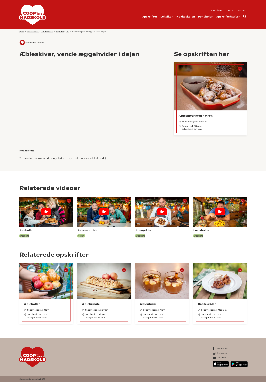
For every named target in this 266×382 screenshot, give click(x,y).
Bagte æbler (207, 304)
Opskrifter (149, 16)
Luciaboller (201, 230)
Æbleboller (32, 304)
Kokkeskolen (185, 16)
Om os (230, 10)
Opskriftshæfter (228, 16)
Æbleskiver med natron (196, 115)
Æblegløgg (148, 304)
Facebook (222, 348)
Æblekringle (91, 304)
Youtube (221, 357)
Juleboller (26, 230)
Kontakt (242, 10)
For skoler (205, 16)
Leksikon (166, 16)
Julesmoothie (87, 230)
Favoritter (216, 10)
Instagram (222, 353)
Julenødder (143, 230)
